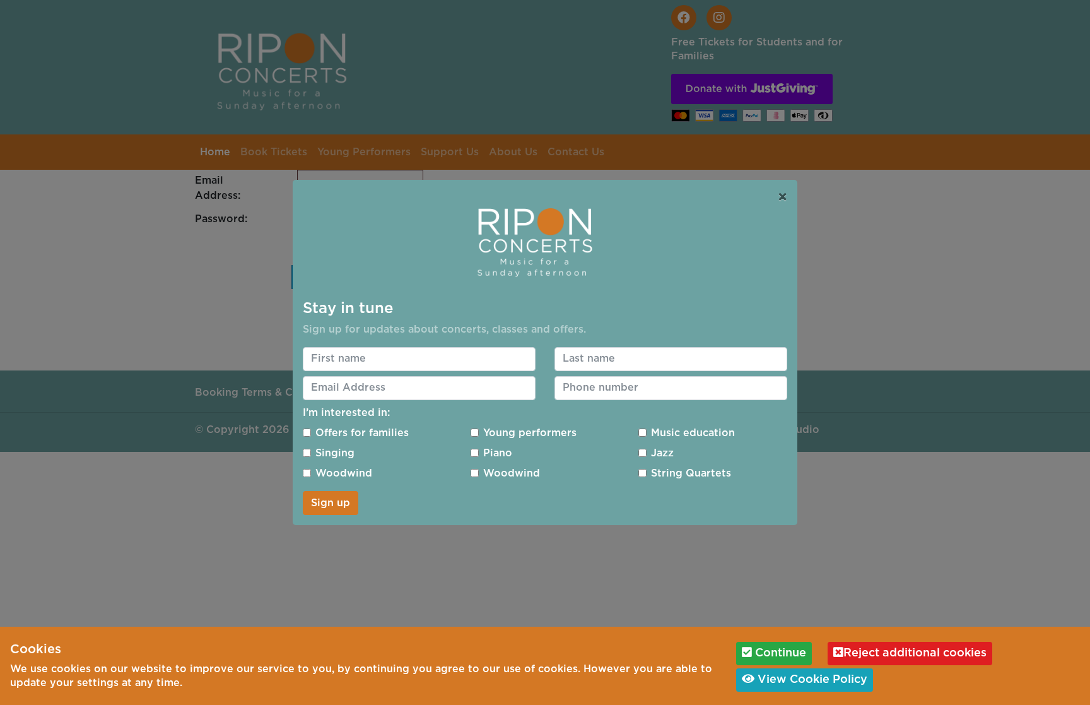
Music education (693, 433)
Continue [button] (779, 653)
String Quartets (691, 473)
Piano (497, 453)
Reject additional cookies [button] (915, 653)
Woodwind (343, 473)
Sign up (330, 503)
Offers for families (362, 433)
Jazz (662, 453)
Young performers (530, 433)
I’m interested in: (346, 413)
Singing (335, 453)
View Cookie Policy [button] (810, 679)
